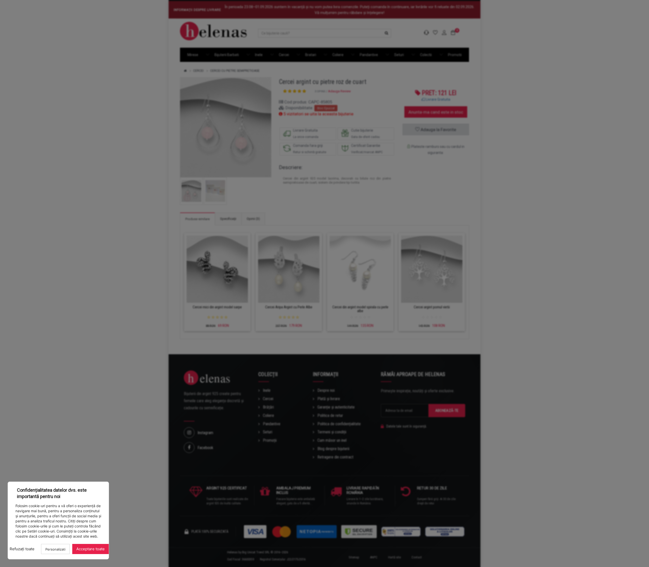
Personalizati (55, 549)
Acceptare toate (90, 548)
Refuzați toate (22, 548)
